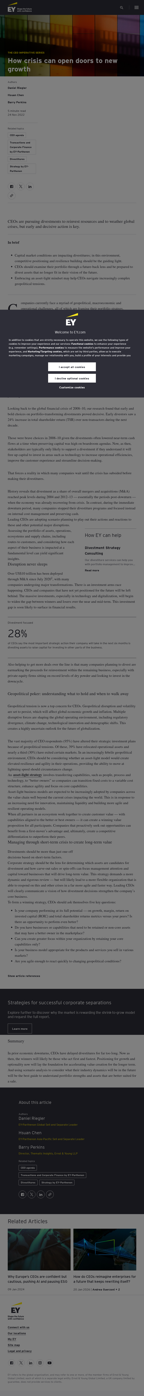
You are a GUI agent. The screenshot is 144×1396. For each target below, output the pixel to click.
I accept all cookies (72, 367)
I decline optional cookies (72, 378)
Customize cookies (72, 387)
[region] (72, 354)
